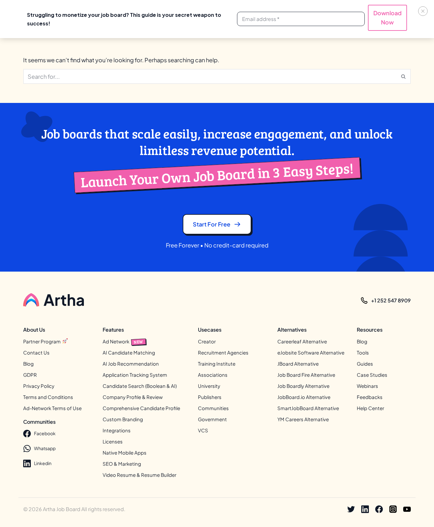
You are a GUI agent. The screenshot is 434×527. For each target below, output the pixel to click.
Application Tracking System (135, 375)
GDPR (30, 375)
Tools (363, 352)
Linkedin (42, 463)
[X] (351, 509)
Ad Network (123, 341)
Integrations (117, 430)
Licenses (113, 441)
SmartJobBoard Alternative (308, 408)
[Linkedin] (365, 509)
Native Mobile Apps (124, 452)
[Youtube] (407, 509)
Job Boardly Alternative (303, 386)
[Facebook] (379, 509)
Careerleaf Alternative (302, 341)
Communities (213, 408)
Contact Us (36, 352)
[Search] (404, 76)
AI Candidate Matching (129, 352)
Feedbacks (370, 397)
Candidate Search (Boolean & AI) (140, 386)
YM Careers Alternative (303, 419)
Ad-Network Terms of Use (52, 408)
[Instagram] (393, 509)
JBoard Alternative (298, 364)
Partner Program (42, 341)
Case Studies (372, 375)
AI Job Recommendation (131, 364)
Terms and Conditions (48, 397)
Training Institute (216, 364)
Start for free (211, 224)
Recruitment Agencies (223, 352)
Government (212, 419)
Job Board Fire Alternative (306, 375)
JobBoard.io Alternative (303, 397)
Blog (28, 364)
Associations (212, 375)
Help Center (370, 408)
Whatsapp (45, 448)
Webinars (367, 386)
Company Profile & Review (133, 397)
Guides (365, 364)
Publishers (209, 397)
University (209, 386)
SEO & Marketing (122, 464)
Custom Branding (123, 419)
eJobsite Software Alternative (310, 352)
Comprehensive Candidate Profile (141, 408)
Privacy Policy (38, 386)
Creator (207, 341)
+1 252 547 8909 (391, 300)
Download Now (387, 17)
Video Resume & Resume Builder (139, 475)
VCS (203, 430)
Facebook (45, 433)
